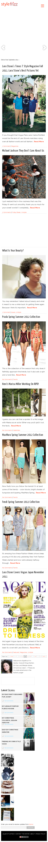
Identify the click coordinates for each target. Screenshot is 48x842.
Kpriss (31, 824)
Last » (44, 656)
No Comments (7, 379)
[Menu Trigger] (43, 6)
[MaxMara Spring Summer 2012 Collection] (24, 483)
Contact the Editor (22, 834)
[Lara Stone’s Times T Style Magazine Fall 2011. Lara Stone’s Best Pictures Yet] (24, 131)
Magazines (14, 146)
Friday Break (16, 212)
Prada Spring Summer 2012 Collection (21, 317)
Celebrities (16, 430)
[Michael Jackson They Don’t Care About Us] (24, 198)
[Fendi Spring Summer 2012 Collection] (24, 550)
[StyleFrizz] (9, 7)
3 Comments (6, 212)
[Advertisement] (24, 33)
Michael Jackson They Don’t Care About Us (23, 150)
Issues (13, 312)
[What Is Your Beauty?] (24, 298)
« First (11, 656)
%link (3, 47)
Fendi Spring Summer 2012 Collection (21, 502)
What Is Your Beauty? (13, 250)
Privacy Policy (41, 834)
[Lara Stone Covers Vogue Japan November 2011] (24, 638)
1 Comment (6, 146)
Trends (15, 379)
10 (35, 656)
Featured (16, 652)
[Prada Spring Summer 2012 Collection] (24, 365)
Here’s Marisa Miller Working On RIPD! (20, 384)
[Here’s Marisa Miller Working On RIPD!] (24, 416)
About (32, 834)
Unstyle (23, 212)
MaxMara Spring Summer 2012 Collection (22, 435)
